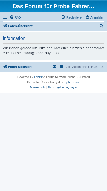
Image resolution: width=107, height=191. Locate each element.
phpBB (38, 76)
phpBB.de (73, 82)
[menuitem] (15, 17)
